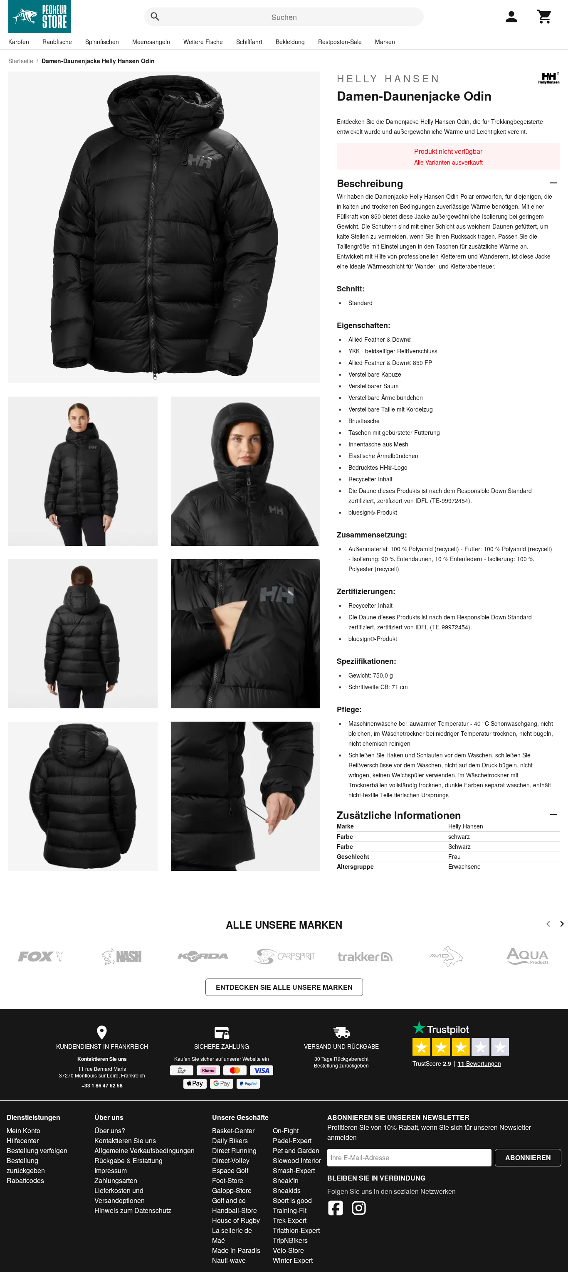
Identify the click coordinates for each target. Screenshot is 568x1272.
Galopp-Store (232, 1190)
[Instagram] (359, 1209)
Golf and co (229, 1200)
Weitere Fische (203, 41)
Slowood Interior (297, 1160)
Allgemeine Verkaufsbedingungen (144, 1150)
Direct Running (234, 1150)
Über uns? (109, 1130)
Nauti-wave (229, 1260)
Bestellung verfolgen (37, 1150)
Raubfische (57, 41)
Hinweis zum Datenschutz (132, 1210)
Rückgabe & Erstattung (128, 1160)
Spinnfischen (102, 41)
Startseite (20, 61)
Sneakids (287, 1190)
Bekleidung (290, 41)
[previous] (548, 925)
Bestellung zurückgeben (341, 1065)
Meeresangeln (151, 41)
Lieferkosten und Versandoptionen (119, 1195)
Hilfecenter (23, 1140)
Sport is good (292, 1200)
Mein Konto (23, 1130)
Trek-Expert (289, 1220)
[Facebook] (335, 1209)
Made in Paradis (236, 1250)
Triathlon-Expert (296, 1230)
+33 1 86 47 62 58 (102, 1085)
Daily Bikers (230, 1140)
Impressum (110, 1170)
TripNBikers (290, 1240)
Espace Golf (230, 1170)
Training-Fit (289, 1210)
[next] (562, 925)
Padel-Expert (292, 1140)
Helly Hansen (389, 78)
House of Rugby (236, 1220)
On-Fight (286, 1130)
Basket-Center (233, 1130)
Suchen (284, 16)
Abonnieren (528, 1157)
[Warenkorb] (544, 16)
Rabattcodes (25, 1180)
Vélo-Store (288, 1250)
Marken (385, 41)
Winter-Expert (293, 1260)
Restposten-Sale (340, 41)
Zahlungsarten (115, 1180)
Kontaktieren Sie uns (102, 1058)
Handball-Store (234, 1210)
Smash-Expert (294, 1170)
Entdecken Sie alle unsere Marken (284, 987)
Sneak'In (286, 1180)
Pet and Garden (296, 1150)
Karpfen (18, 41)
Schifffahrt (249, 41)
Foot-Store (227, 1180)
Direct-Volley (230, 1160)
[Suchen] (155, 16)
